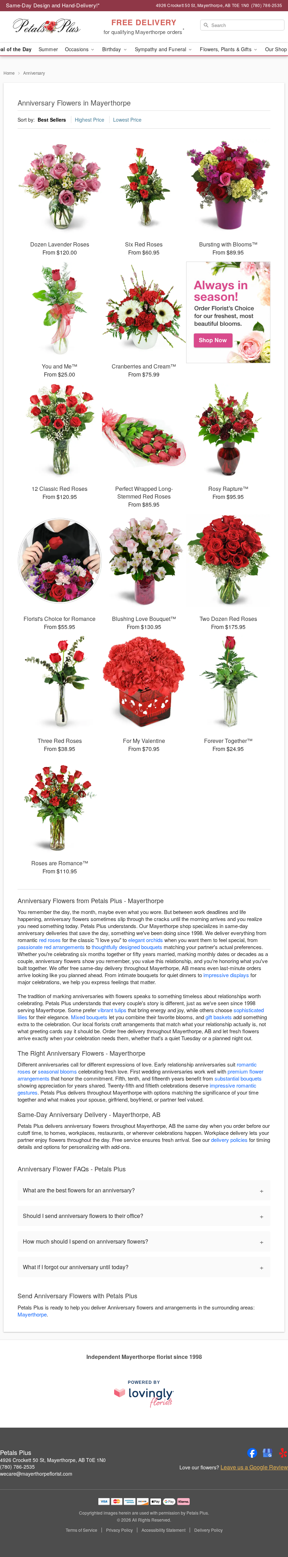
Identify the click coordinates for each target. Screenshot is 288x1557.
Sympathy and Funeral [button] (161, 49)
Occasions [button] (77, 49)
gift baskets (218, 1017)
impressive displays (226, 975)
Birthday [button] (112, 49)
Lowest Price (127, 119)
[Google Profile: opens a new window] (268, 1453)
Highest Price (89, 119)
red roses (50, 939)
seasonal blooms (57, 1071)
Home (9, 73)
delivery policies (229, 1139)
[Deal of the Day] (228, 312)
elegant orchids (145, 939)
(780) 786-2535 (17, 1466)
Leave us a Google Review (254, 1467)
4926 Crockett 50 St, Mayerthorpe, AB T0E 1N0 (53, 1459)
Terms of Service (81, 1530)
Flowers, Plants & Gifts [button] (226, 49)
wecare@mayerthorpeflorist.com (36, 1473)
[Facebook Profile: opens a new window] (252, 1453)
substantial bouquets (238, 1078)
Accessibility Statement (163, 1530)
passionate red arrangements (51, 946)
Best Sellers (52, 119)
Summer (48, 49)
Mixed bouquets (89, 1017)
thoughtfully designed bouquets (127, 946)
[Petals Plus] (49, 27)
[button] (269, 1527)
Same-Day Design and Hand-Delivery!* (53, 5)
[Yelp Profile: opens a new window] (283, 1453)
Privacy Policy (119, 1530)
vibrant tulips (112, 1010)
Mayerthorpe (32, 1314)
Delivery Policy (208, 1530)
